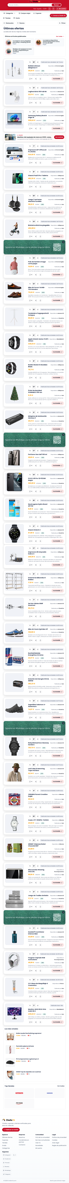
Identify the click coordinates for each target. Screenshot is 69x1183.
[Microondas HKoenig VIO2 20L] (14, 873)
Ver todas (59, 36)
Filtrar (63, 23)
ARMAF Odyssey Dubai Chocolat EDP (37, 845)
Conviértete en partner (24, 1141)
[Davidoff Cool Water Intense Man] (14, 935)
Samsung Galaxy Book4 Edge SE (37, 116)
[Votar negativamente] (30, 62)
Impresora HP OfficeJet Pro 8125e (37, 151)
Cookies (54, 1140)
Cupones (38, 13)
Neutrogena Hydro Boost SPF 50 (37, 505)
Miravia (61, 794)
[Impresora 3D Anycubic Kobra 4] (14, 555)
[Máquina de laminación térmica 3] (14, 419)
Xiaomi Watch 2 (34, 530)
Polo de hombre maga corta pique (37, 263)
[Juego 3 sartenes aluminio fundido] (14, 203)
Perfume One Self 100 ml (37, 454)
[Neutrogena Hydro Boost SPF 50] (14, 508)
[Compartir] (36, 78)
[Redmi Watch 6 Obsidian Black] (14, 368)
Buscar (56, 5)
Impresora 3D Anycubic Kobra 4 (37, 553)
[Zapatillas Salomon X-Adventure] (14, 708)
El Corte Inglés (60, 66)
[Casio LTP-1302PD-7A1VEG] (14, 823)
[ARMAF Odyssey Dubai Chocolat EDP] (14, 847)
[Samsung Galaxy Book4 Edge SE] (14, 119)
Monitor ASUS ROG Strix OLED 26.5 (37, 1010)
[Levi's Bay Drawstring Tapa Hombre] (14, 772)
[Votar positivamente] (38, 62)
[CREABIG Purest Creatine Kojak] (14, 798)
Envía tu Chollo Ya (59, 15)
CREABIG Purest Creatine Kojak (38, 795)
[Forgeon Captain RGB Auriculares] (14, 961)
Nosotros (22, 1137)
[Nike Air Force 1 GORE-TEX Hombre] (14, 291)
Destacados (10, 23)
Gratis (18, 18)
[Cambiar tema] (49, 8)
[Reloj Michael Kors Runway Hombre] (14, 746)
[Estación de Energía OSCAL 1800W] (14, 682)
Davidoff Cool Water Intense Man (36, 933)
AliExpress (61, 175)
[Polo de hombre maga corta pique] (14, 265)
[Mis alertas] (53, 8)
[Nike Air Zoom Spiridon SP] (14, 633)
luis (63, 71)
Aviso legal (55, 1143)
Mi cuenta (38, 1148)
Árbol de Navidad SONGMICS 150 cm (35, 391)
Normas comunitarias (42, 1140)
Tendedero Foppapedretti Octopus (38, 314)
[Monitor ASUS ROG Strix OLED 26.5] (14, 1013)
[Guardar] (40, 78)
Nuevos (21, 23)
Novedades (39, 1145)
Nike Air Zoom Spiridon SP (38, 629)
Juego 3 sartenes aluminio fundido (35, 200)
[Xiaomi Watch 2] (14, 533)
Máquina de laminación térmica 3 (37, 417)
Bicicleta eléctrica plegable (39, 225)
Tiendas (8, 18)
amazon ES (60, 91)
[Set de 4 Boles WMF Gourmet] (14, 607)
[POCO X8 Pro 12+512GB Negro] (14, 482)
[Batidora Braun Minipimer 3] (14, 69)
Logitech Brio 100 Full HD (37, 91)
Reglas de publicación (59, 1145)
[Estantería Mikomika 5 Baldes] (14, 581)
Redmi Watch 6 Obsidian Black (37, 366)
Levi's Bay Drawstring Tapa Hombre (36, 769)
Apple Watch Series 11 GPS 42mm (38, 340)
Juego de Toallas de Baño (38, 895)
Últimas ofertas (7, 1137)
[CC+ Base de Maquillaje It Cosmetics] (14, 987)
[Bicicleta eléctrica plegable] (14, 229)
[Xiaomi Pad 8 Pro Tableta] (14, 179)
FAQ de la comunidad (42, 1137)
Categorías (9, 13)
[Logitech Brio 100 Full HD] (14, 95)
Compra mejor (25, 13)
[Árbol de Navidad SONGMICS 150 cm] (14, 394)
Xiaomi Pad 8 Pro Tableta (38, 175)
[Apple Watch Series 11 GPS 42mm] (14, 342)
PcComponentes (59, 871)
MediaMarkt (60, 339)
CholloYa (61, 94)
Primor (62, 983)
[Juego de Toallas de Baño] (14, 899)
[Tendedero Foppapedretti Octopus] (14, 317)
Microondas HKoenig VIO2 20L (36, 871)
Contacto (22, 1145)
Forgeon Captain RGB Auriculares (36, 959)
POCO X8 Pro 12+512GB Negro (37, 479)
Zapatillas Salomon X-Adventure (37, 705)
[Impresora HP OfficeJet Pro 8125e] (14, 153)
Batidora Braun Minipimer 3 (34, 67)
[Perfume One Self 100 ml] (14, 458)
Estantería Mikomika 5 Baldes (37, 579)
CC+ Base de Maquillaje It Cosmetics (38, 984)
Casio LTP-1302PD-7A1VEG (38, 820)
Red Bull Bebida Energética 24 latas (35, 654)
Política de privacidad (59, 1137)
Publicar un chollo (12, 1130)
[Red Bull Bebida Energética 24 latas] (14, 656)
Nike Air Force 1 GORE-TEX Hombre (36, 288)
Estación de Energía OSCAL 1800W (38, 680)
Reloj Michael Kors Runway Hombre (38, 744)
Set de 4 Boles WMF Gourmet (35, 604)
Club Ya (37, 1143)
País (34, 9)
